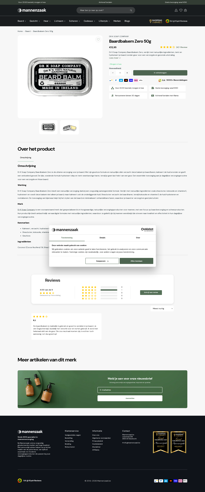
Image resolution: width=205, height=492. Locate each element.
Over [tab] (138, 238)
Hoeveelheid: (115, 68)
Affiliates (95, 450)
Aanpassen (100, 261)
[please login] (98, 39)
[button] (176, 10)
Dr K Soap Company (26, 209)
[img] (41, 316)
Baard (27, 31)
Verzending (69, 441)
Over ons (95, 435)
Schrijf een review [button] (151, 292)
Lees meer (114, 58)
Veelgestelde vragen (73, 435)
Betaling (68, 444)
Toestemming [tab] (66, 238)
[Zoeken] (132, 10)
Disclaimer (96, 447)
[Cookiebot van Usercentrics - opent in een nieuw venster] (143, 230)
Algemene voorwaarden (101, 438)
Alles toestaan (136, 261)
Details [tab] (102, 238)
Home (20, 31)
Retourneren (70, 447)
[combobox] (106, 10)
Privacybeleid (97, 441)
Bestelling (68, 438)
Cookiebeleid (97, 444)
